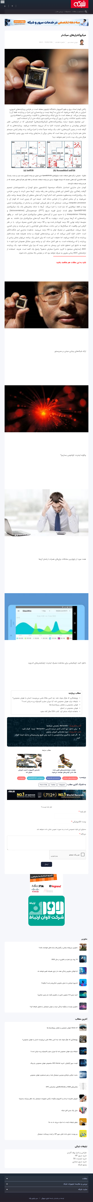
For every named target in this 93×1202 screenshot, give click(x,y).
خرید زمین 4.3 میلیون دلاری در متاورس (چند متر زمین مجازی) (58, 995)
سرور (33, 1198)
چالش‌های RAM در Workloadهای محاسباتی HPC (62, 1087)
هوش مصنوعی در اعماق (69, 708)
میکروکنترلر (21, 778)
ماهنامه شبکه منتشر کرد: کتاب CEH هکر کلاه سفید (59, 711)
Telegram (62, 785)
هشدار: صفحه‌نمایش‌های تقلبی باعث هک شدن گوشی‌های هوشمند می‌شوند (64, 771)
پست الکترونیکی (78, 821)
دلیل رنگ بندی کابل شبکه (69, 1110)
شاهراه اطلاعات (60, 42)
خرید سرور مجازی (79, 1161)
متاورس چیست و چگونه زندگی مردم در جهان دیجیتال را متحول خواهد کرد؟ (54, 1007)
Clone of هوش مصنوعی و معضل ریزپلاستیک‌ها (62, 1028)
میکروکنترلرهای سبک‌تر (73, 35)
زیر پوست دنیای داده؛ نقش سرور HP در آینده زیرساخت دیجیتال (58, 1134)
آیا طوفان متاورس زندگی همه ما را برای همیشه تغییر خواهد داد (58, 971)
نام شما (82, 811)
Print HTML (43, 785)
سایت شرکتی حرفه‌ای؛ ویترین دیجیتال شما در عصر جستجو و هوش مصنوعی (54, 1075)
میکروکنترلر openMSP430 (35, 778)
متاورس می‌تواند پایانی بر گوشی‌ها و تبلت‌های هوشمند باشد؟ (58, 948)
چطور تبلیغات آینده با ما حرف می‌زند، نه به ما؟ (63, 1122)
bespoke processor (53, 778)
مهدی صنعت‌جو (73, 42)
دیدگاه (82, 834)
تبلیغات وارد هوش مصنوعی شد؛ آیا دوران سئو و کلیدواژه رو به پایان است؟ (50, 701)
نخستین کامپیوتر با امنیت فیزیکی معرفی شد (29, 771)
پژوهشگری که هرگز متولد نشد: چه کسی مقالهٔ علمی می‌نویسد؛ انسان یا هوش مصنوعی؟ (45, 698)
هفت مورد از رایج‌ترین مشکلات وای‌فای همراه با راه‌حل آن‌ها (62, 559)
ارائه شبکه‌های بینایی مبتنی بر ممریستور (70, 351)
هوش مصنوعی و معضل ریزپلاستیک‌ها (63, 704)
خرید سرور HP (81, 1155)
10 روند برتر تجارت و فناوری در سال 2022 (64, 959)
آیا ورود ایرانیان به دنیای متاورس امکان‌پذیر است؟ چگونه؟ (59, 983)
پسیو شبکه (82, 1164)
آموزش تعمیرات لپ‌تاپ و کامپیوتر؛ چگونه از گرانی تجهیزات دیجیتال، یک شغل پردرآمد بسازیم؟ (48, 1099)
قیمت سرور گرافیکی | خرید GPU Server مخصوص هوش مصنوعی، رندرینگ (54, 1063)
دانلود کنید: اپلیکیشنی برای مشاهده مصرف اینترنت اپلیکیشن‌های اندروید (57, 662)
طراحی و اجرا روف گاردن (77, 1152)
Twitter (53, 785)
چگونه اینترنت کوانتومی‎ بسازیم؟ (73, 455)
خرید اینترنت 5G (80, 1158)
